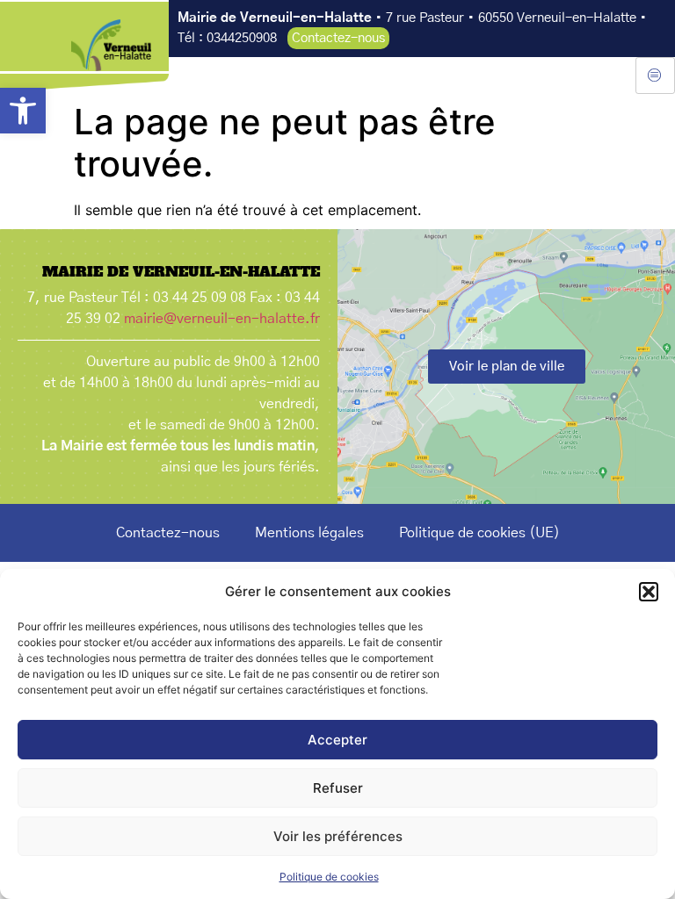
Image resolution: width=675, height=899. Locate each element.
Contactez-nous (168, 533)
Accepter (337, 739)
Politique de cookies (329, 876)
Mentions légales (309, 533)
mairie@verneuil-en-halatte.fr (222, 319)
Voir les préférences (338, 836)
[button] (23, 110)
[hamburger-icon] (655, 75)
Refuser (338, 788)
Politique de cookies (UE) (479, 533)
